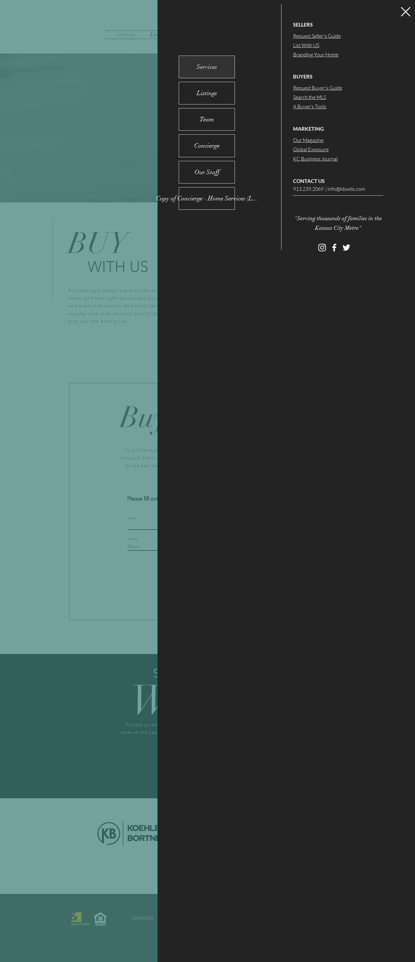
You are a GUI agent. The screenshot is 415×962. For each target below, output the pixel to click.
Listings (207, 93)
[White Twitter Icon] (346, 247)
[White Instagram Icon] (322, 247)
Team (207, 119)
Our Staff (207, 172)
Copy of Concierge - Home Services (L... (207, 198)
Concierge (207, 145)
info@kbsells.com (346, 189)
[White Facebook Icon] (334, 247)
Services (206, 67)
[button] (405, 12)
